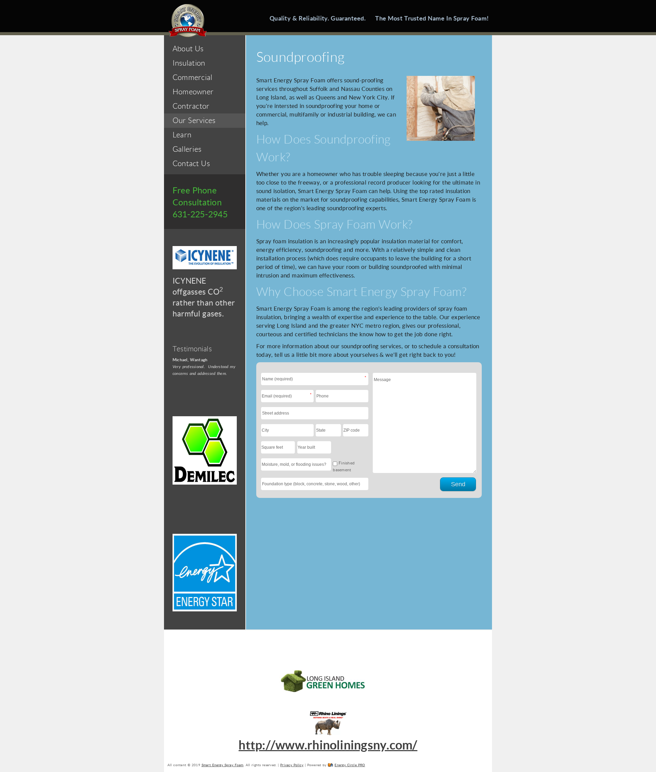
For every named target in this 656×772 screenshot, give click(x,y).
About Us (188, 48)
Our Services (194, 120)
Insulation (189, 63)
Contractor (191, 106)
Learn (182, 135)
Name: (358, 377)
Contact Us (191, 163)
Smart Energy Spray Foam (223, 765)
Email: (304, 394)
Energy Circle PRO (349, 765)
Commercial (192, 77)
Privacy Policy (291, 765)
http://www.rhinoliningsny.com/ (327, 745)
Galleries (187, 149)
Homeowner (193, 91)
